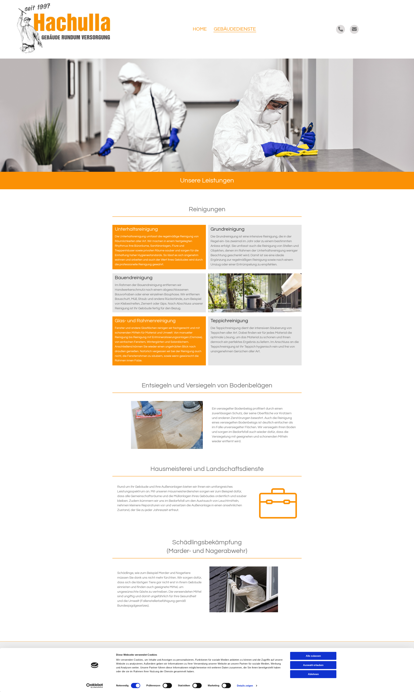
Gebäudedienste (235, 29)
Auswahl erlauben (313, 665)
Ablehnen (313, 674)
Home (200, 29)
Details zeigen (245, 685)
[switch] (167, 685)
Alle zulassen (313, 655)
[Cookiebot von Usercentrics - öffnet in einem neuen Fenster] (95, 685)
